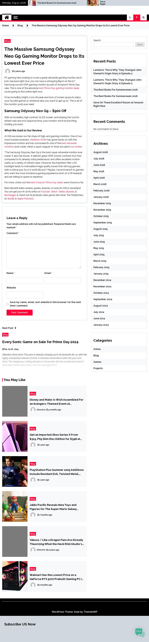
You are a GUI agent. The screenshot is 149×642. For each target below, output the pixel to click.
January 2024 (101, 324)
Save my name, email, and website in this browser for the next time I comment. (45, 304)
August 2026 (100, 152)
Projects (98, 368)
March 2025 (99, 261)
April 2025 (98, 254)
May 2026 (98, 171)
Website (11, 287)
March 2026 (100, 184)
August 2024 (100, 305)
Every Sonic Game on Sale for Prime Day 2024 (40, 342)
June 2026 (99, 165)
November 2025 (102, 209)
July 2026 (98, 158)
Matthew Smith (38, 139)
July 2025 (98, 235)
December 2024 (102, 280)
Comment (13, 233)
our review (76, 146)
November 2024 (102, 286)
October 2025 (101, 216)
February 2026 (101, 190)
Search (97, 40)
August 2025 (100, 229)
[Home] (6, 17)
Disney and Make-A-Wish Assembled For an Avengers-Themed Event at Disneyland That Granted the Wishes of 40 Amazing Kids (56, 402)
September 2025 (102, 222)
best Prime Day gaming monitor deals (59, 88)
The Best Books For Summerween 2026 (39, 3)
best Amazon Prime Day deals (46, 182)
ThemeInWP (90, 611)
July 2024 (98, 312)
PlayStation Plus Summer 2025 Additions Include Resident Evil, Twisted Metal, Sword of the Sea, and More (57, 472)
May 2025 (98, 248)
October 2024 (101, 293)
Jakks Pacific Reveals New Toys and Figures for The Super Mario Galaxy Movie (53, 507)
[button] (130, 17)
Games (97, 362)
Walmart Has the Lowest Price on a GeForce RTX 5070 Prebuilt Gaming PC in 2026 (56, 577)
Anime (97, 349)
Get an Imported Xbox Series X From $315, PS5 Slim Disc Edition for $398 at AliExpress (55, 437)
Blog (7, 41)
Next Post (7, 328)
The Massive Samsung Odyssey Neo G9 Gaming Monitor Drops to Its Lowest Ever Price (44, 56)
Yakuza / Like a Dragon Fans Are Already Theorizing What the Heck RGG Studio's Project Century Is (56, 542)
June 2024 (99, 318)
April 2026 (99, 177)
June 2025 (99, 241)
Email (48, 273)
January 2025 (100, 273)
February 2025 (101, 267)
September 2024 (102, 299)
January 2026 (101, 197)
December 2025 (102, 203)
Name (11, 273)
